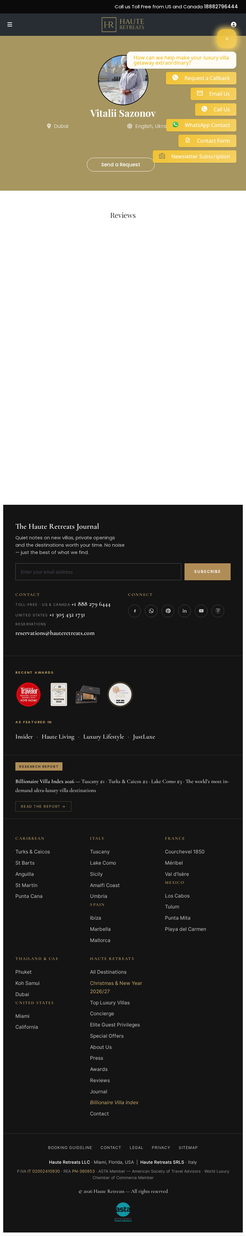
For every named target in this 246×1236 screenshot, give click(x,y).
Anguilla (24, 874)
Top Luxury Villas (110, 1003)
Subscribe (207, 571)
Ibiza (95, 918)
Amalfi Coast (105, 885)
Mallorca (100, 940)
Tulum (172, 907)
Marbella (100, 929)
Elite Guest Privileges (115, 1025)
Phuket (23, 972)
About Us (101, 1047)
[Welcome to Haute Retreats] (226, 38)
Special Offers (107, 1036)
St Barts (25, 863)
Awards (99, 1069)
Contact (99, 1114)
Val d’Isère (177, 874)
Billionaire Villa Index (114, 1102)
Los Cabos (177, 896)
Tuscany (100, 852)
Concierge (102, 1013)
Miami (22, 1016)
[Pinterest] (167, 611)
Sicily (96, 874)
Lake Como (103, 863)
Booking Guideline (70, 1147)
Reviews (100, 1080)
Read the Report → (43, 806)
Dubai (22, 994)
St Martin (26, 885)
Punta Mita (178, 918)
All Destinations (108, 972)
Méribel (174, 863)
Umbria (98, 896)
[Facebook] (134, 611)
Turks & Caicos (32, 852)
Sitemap (188, 1147)
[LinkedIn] (184, 611)
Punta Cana (29, 896)
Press (96, 1058)
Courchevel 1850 (185, 852)
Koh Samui (27, 983)
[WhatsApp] (151, 611)
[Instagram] (217, 611)
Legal (137, 1147)
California (26, 1027)
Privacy (161, 1147)
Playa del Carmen (185, 929)
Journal (98, 1092)
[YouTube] (201, 611)
